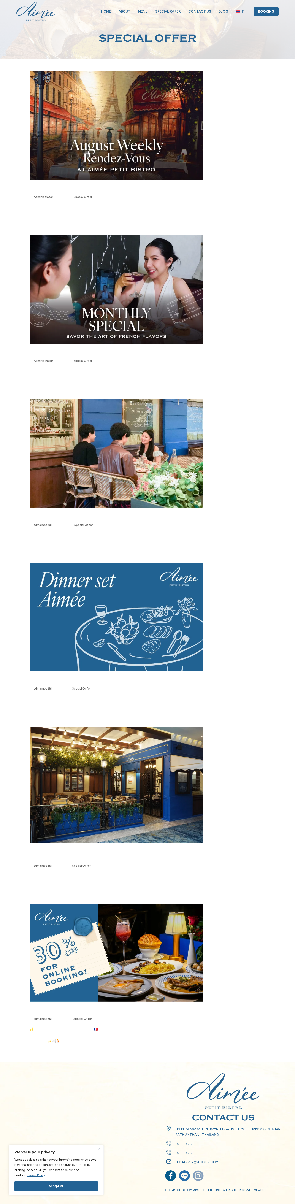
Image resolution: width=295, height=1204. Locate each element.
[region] (56, 1170)
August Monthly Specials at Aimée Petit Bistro (104, 352)
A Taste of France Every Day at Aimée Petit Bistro (110, 188)
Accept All (56, 1186)
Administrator (43, 197)
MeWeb (259, 1190)
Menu (143, 11)
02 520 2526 (185, 1153)
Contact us (199, 11)
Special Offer (168, 11)
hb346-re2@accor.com (197, 1162)
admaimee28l (43, 525)
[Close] (99, 1148)
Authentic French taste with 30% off (89, 1010)
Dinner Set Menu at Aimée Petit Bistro (90, 680)
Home (106, 11)
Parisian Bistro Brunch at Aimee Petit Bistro (101, 517)
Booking (266, 11)
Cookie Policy (36, 1175)
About (124, 11)
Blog (223, 11)
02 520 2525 (185, 1144)
